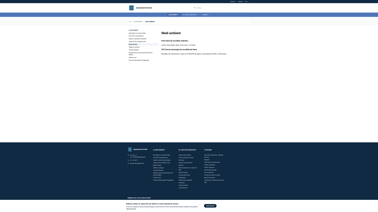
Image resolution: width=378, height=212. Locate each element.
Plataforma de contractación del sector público (141, 53)
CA (247, 1)
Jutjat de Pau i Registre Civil (137, 41)
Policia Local (132, 57)
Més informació (131, 209)
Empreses (182, 182)
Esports (181, 165)
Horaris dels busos (184, 175)
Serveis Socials (183, 172)
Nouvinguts (182, 177)
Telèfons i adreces (134, 47)
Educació (181, 160)
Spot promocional (209, 177)
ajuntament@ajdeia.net (137, 163)
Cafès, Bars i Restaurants (212, 162)
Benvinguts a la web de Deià (137, 33)
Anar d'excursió (209, 172)
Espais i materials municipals (137, 39)
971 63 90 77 (134, 160)
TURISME (206, 15)
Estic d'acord (210, 206)
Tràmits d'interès (134, 50)
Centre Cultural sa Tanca (186, 157)
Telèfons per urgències (185, 180)
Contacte (232, 1)
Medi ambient (157, 165)
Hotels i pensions (209, 167)
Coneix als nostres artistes (212, 175)
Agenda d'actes (183, 185)
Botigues (207, 159)
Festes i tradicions (209, 165)
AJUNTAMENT (173, 15)
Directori (240, 1)
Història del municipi (185, 155)
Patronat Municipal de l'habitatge (139, 60)
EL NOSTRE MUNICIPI (190, 15)
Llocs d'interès (183, 188)
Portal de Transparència (136, 36)
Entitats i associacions (185, 162)
